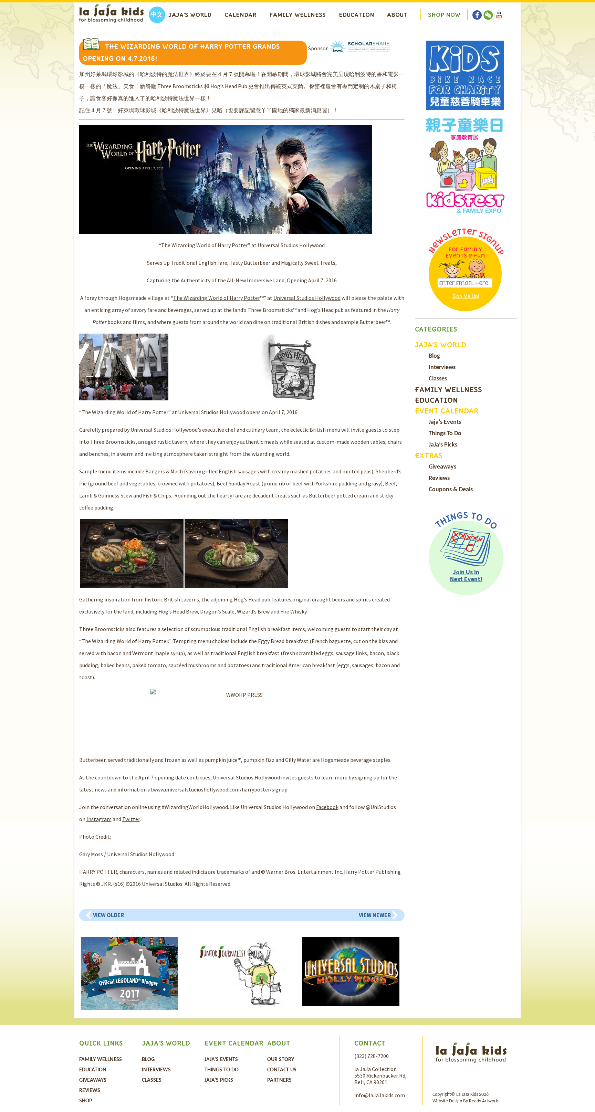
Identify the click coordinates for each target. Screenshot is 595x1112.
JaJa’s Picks (443, 445)
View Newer (375, 915)
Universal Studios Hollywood (307, 297)
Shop (85, 1101)
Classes (438, 379)
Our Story (280, 1059)
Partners (279, 1080)
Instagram (99, 819)
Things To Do (445, 433)
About (397, 14)
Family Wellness (297, 14)
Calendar (240, 14)
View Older (108, 915)
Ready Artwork (483, 1101)
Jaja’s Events (445, 422)
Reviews (439, 478)
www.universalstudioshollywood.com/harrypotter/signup (220, 789)
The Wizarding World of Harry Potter (216, 297)
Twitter (131, 819)
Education (356, 14)
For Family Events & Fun (465, 252)
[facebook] (477, 10)
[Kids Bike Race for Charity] (465, 75)
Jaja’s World (189, 14)
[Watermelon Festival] (465, 166)
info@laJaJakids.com (379, 1095)
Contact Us (281, 1070)
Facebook (327, 807)
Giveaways (442, 467)
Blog (434, 356)
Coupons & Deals (451, 489)
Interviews (442, 367)
